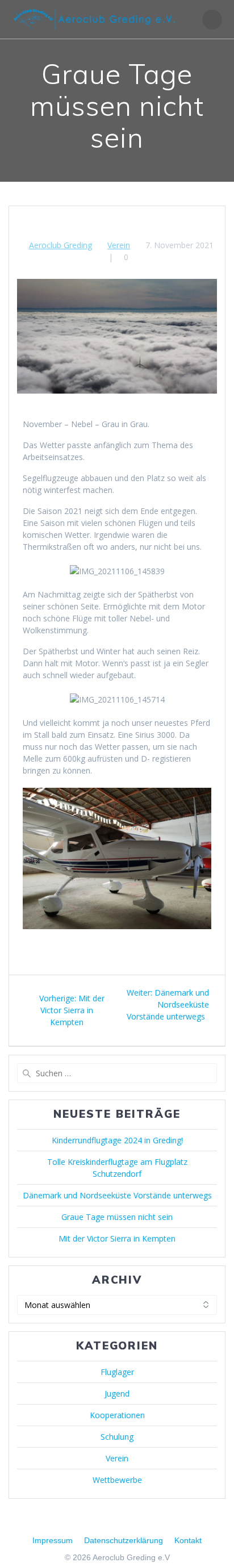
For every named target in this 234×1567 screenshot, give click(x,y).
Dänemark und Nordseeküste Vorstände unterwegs (117, 1195)
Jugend (117, 1393)
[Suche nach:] (117, 1073)
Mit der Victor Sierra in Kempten (117, 1238)
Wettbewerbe (117, 1479)
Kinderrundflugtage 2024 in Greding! (117, 1140)
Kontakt (188, 1540)
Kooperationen (117, 1415)
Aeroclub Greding (60, 245)
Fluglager (117, 1372)
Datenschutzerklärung (123, 1540)
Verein (118, 245)
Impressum (52, 1540)
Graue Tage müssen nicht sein (117, 1216)
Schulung (117, 1436)
